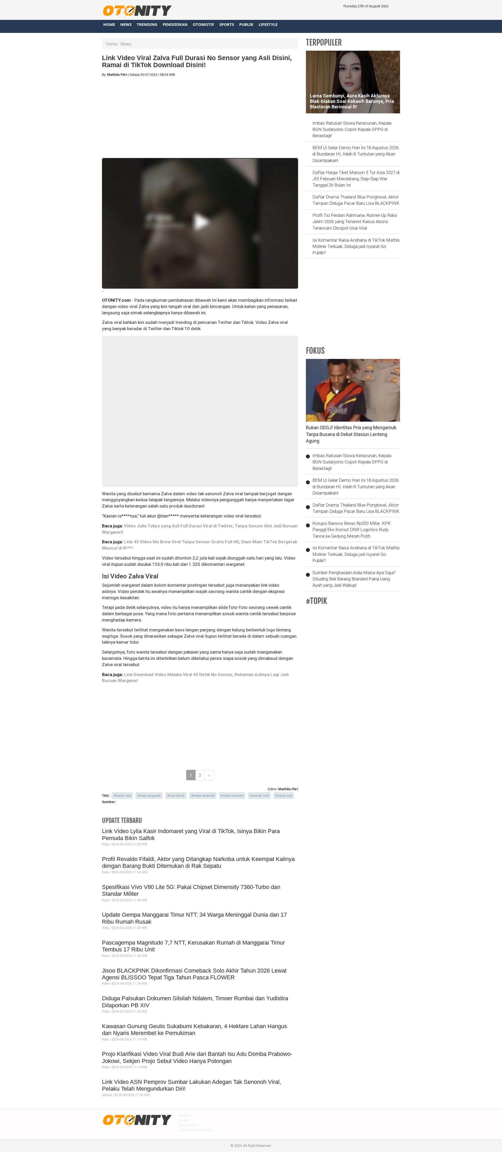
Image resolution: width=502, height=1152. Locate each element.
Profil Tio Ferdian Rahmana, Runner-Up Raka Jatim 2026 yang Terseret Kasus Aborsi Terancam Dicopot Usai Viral (354, 222)
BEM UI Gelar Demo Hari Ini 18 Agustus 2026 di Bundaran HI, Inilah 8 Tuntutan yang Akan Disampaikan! (355, 154)
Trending (147, 24)
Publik (246, 24)
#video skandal (202, 796)
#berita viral (122, 796)
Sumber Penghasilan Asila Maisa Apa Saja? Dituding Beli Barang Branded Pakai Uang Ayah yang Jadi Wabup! (354, 579)
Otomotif (203, 24)
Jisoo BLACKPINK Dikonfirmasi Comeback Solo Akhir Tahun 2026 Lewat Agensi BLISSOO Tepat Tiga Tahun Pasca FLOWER (194, 974)
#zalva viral (283, 796)
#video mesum (232, 796)
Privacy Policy (189, 1125)
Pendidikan (175, 24)
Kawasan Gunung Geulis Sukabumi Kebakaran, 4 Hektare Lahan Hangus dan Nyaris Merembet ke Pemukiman (194, 1029)
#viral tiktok (176, 796)
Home (109, 24)
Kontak (184, 1120)
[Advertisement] (200, 117)
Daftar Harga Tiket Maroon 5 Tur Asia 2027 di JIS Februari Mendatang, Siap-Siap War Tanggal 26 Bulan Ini (356, 179)
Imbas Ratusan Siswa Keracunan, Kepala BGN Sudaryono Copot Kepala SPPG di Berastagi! (351, 129)
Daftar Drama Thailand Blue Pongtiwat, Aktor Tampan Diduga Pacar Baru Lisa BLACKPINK (355, 200)
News (126, 24)
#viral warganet (149, 796)
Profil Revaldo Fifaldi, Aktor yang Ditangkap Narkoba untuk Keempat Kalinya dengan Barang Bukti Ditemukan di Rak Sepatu (198, 862)
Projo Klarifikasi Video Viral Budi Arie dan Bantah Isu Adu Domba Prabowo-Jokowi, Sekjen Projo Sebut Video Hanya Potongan (197, 1057)
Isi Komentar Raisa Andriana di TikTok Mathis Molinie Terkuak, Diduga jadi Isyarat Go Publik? (356, 246)
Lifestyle (268, 24)
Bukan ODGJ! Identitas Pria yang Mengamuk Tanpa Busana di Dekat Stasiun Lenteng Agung (351, 434)
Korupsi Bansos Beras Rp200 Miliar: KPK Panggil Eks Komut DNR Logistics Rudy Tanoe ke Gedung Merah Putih (351, 530)
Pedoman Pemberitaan (196, 1130)
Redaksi (185, 1116)
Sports (226, 24)
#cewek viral (259, 796)
